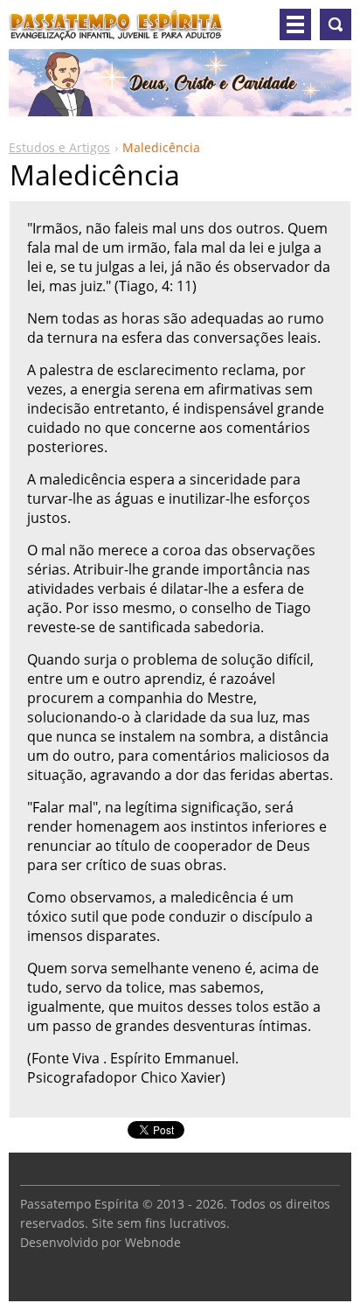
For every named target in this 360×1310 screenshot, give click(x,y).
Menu (295, 24)
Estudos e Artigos (59, 147)
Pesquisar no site (335, 24)
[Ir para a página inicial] (116, 31)
